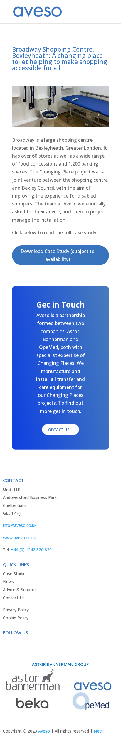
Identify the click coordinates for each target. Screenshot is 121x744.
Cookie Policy (15, 617)
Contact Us (14, 597)
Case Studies (15, 573)
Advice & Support (19, 589)
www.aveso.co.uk (19, 537)
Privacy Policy (16, 610)
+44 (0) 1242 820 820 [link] (31, 549)
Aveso (44, 731)
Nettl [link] (99, 731)
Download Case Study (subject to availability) (58, 255)
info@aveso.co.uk (19, 525)
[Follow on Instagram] (31, 644)
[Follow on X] (19, 644)
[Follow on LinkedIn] (43, 644)
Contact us (57, 429)
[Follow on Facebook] (7, 644)
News (8, 581)
